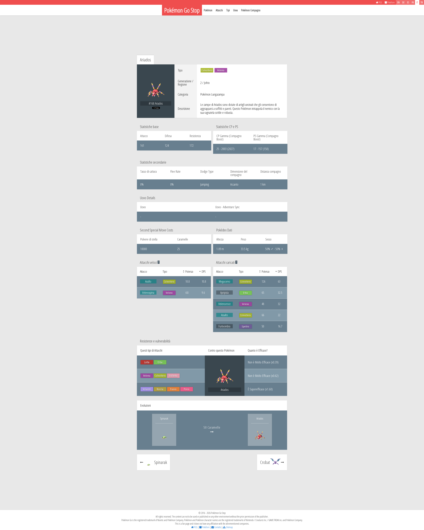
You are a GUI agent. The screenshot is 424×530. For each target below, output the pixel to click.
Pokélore (205, 527)
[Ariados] (260, 441)
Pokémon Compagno (250, 10)
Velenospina (148, 292)
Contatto (217, 527)
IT (417, 2)
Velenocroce (224, 304)
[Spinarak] (164, 441)
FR (413, 2)
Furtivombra (224, 326)
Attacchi (219, 10)
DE (403, 2)
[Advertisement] (212, 35)
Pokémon (208, 10)
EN (398, 2)
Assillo (148, 281)
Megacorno (224, 281)
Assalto (224, 315)
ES (408, 2)
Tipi (228, 10)
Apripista (224, 292)
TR (422, 2)
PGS (195, 527)
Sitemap (229, 527)
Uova (235, 10)
